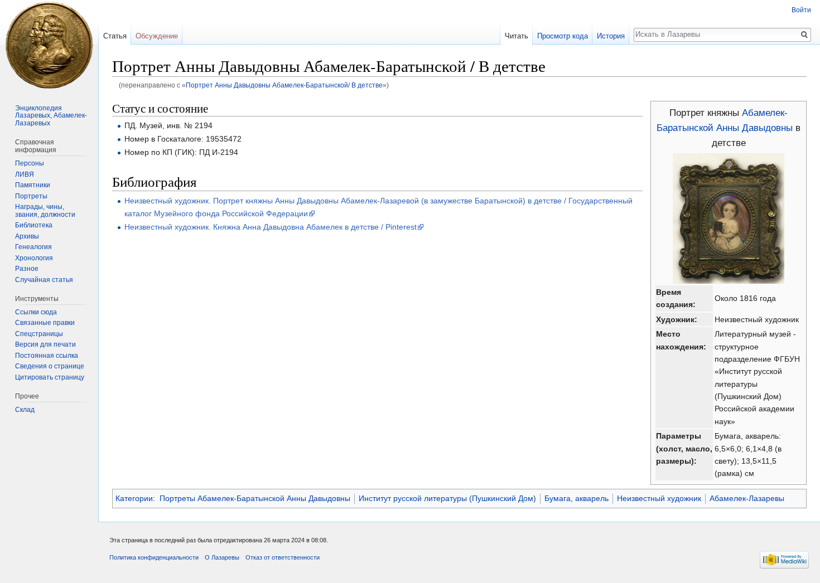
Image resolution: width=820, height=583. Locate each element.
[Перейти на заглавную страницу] (49, 44)
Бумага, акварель (576, 498)
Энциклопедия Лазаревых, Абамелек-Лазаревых (51, 115)
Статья (115, 36)
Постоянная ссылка (46, 355)
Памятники (32, 185)
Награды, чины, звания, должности (45, 210)
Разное (26, 269)
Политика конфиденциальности (154, 557)
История (611, 36)
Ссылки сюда (36, 312)
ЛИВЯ (24, 174)
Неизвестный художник (659, 498)
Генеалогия (33, 247)
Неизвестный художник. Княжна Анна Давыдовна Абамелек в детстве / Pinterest (270, 226)
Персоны (29, 163)
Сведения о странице (49, 366)
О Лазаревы (222, 557)
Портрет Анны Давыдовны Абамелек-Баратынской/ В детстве (284, 85)
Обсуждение (157, 36)
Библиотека (33, 225)
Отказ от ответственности (282, 557)
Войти (801, 10)
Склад (25, 410)
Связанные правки (45, 323)
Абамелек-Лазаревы (747, 498)
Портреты (31, 196)
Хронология (34, 258)
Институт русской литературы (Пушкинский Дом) (447, 498)
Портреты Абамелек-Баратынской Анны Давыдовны (255, 498)
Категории (134, 498)
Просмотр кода (562, 36)
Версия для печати (45, 344)
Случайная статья (44, 280)
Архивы (27, 236)
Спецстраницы (39, 334)
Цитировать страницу (49, 377)
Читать (516, 36)
